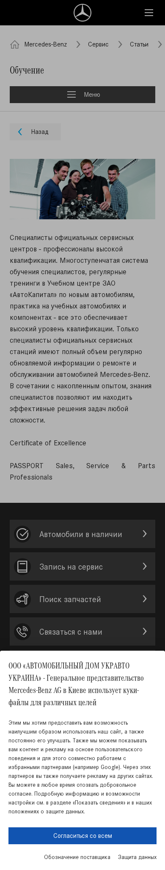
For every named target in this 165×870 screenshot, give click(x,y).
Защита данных (137, 857)
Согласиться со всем (82, 836)
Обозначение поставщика (77, 857)
